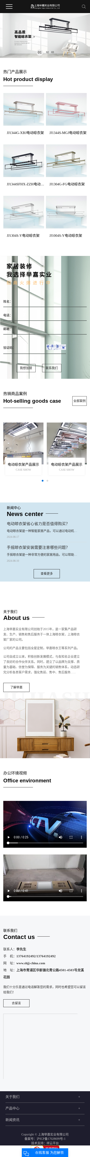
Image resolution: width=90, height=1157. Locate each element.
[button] (39, 52)
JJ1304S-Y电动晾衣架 (23, 235)
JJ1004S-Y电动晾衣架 (65, 235)
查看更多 (47, 573)
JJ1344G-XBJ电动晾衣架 (25, 133)
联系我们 (52, 368)
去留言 (16, 1003)
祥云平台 (53, 1143)
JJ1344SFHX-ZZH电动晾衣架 (25, 184)
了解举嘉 (16, 687)
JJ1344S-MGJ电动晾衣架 (68, 133)
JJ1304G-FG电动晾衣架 (67, 184)
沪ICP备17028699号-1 (51, 1138)
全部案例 (79, 401)
